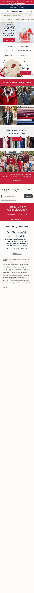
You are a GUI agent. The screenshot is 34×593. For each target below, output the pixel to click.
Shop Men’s (9, 55)
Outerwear (9, 20)
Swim (23, 20)
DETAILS (22, 3)
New (2, 20)
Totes (28, 20)
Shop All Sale (22, 214)
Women (17, 20)
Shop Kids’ (25, 55)
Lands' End (17, 11)
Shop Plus (25, 46)
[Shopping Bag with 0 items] (31, 11)
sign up (28, 196)
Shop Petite (9, 50)
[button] (3, 11)
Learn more (17, 254)
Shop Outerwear (24, 50)
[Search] (30, 15)
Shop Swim (13, 7)
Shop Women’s (9, 46)
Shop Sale (21, 7)
